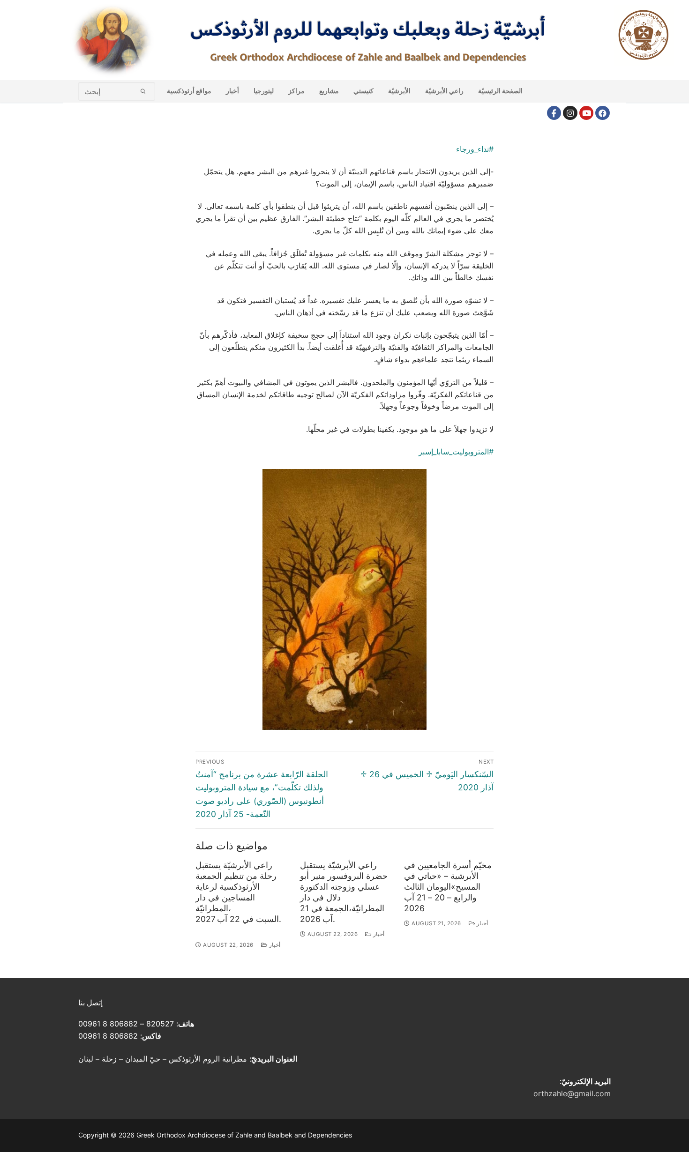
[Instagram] (570, 113)
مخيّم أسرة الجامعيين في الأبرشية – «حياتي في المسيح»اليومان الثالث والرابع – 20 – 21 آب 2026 (448, 886)
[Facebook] (554, 113)
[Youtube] (586, 113)
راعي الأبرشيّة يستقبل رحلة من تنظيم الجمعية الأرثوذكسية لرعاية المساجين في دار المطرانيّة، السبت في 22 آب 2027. (238, 891)
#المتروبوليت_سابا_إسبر (456, 451)
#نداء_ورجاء (475, 149)
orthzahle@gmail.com (572, 1093)
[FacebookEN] (602, 113)
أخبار (273, 945)
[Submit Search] (143, 91)
